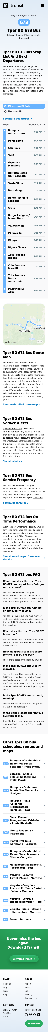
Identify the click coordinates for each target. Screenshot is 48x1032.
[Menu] (43, 5)
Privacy (28, 994)
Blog (5, 987)
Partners (8, 1005)
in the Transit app (19, 706)
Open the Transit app (12, 428)
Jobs (27, 991)
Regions (7, 983)
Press (5, 991)
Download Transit (22, 958)
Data (5, 1016)
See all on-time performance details (21, 558)
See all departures (14, 502)
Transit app (38, 497)
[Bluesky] (30, 1015)
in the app (7, 642)
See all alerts (11, 461)
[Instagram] (26, 1014)
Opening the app (18, 378)
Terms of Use (31, 998)
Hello (6, 979)
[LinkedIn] (38, 1014)
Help (5, 994)
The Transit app (24, 444)
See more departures (16, 118)
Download (34, 1023)
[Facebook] (34, 1014)
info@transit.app (33, 1009)
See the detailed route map (20, 404)
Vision (28, 983)
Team (27, 987)
